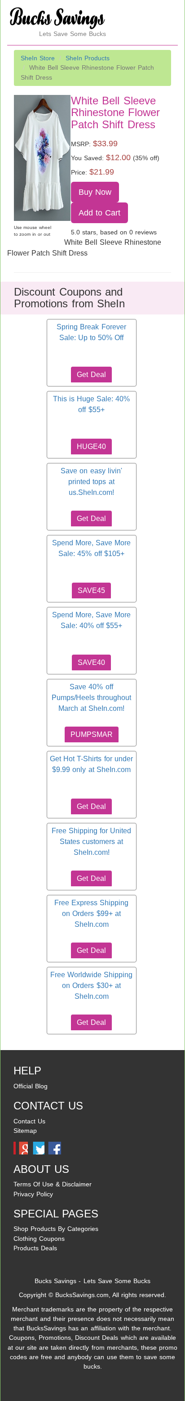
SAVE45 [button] (91, 590)
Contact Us (29, 1121)
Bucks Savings (55, 1280)
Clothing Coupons (39, 1238)
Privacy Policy (33, 1194)
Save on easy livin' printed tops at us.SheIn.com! (91, 482)
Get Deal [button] (91, 374)
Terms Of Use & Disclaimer (52, 1184)
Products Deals (35, 1248)
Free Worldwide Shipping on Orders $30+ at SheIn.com (91, 986)
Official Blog (30, 1086)
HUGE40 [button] (91, 446)
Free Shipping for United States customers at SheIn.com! (91, 842)
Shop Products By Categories (55, 1228)
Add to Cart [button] (100, 212)
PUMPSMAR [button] (91, 734)
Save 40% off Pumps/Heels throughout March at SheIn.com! (91, 698)
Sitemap (25, 1130)
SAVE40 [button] (91, 662)
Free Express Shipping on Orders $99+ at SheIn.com (91, 914)
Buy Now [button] (95, 192)
